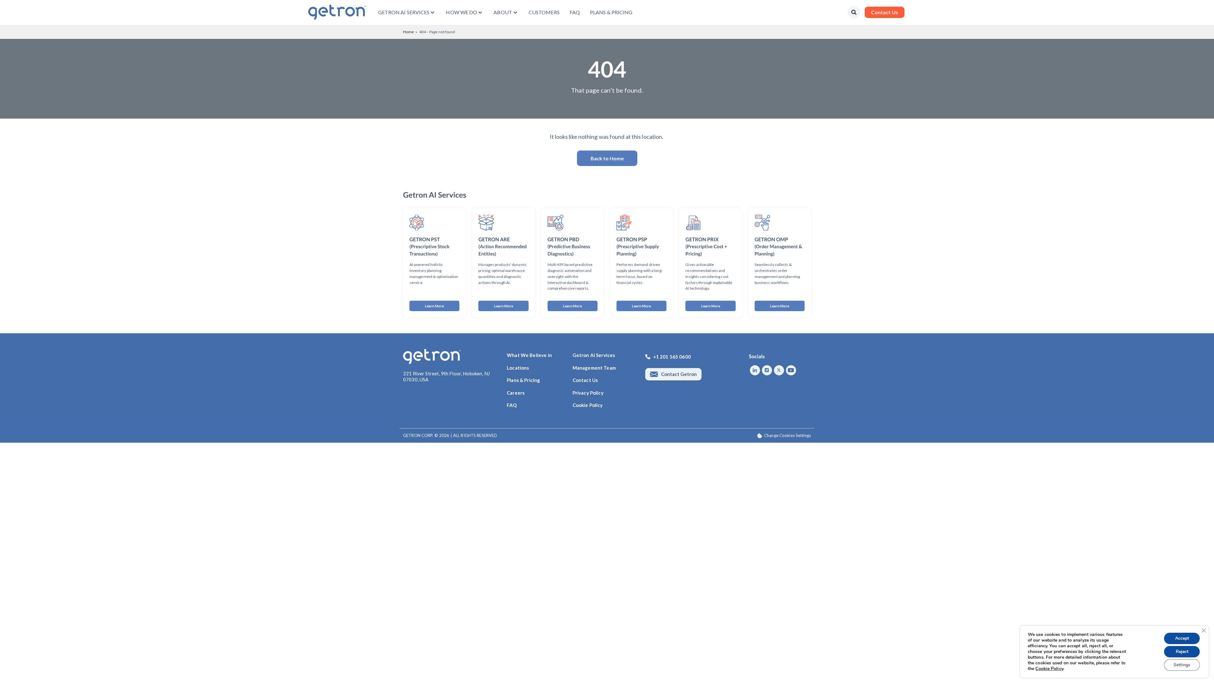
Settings (1182, 665)
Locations (518, 368)
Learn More (434, 306)
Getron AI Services (594, 355)
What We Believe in (529, 355)
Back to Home (607, 158)
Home (408, 31)
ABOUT (503, 12)
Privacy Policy (588, 393)
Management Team (594, 368)
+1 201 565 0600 (672, 357)
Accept (1182, 638)
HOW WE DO (461, 12)
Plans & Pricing (523, 380)
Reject (1182, 652)
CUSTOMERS (544, 12)
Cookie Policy (588, 405)
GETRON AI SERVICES (404, 12)
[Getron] (337, 12)
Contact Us (884, 12)
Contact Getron (679, 374)
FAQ (575, 12)
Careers (515, 393)
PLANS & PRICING (611, 12)
